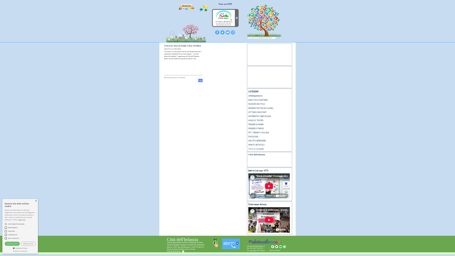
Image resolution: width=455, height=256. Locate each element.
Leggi (200, 80)
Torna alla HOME (225, 3)
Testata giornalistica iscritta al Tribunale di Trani (185, 242)
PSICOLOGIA (253, 136)
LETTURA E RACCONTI (257, 112)
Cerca (278, 38)
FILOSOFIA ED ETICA (256, 104)
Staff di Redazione (174, 251)
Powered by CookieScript (20, 251)
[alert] (20, 226)
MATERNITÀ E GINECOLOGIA (259, 116)
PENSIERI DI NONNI (256, 124)
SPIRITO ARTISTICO (256, 144)
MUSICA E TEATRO (256, 120)
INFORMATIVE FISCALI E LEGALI (260, 108)
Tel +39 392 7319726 (255, 248)
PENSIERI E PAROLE (256, 128)
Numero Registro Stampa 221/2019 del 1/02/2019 (185, 245)
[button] (20, 248)
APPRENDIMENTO (255, 95)
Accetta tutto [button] (12, 244)
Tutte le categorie (256, 148)
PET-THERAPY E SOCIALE (258, 132)
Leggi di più (21, 220)
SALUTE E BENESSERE (257, 140)
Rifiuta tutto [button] (28, 244)
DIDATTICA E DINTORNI (258, 99)
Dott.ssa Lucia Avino (170, 77)
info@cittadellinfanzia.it (256, 246)
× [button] (36, 201)
